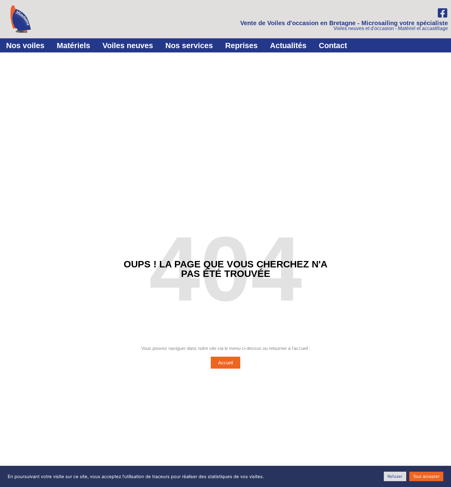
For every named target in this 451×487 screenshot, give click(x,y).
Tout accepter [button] (426, 476)
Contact (333, 45)
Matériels (73, 45)
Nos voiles (25, 45)
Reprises (241, 45)
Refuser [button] (395, 476)
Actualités (288, 45)
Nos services (189, 45)
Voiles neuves (127, 45)
